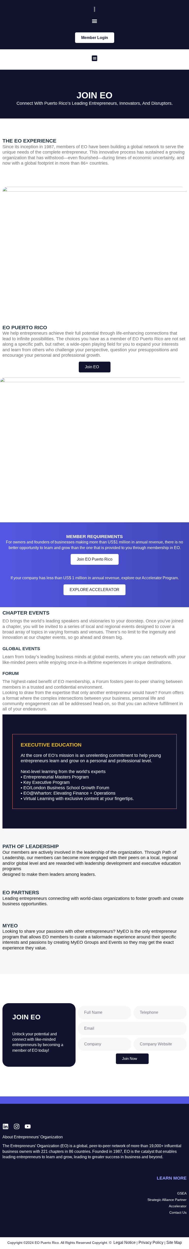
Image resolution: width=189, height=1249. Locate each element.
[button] (95, 21)
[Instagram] (17, 1126)
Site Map (174, 1242)
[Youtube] (28, 1126)
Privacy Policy (151, 1242)
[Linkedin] (5, 1126)
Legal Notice (124, 1242)
